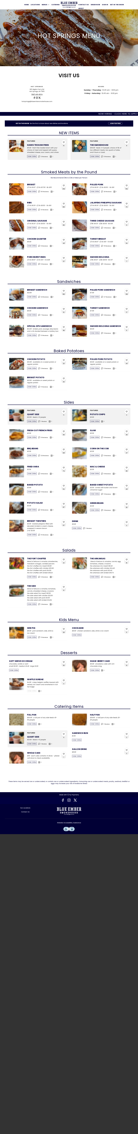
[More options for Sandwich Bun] (126, 734)
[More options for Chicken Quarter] (63, 240)
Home (26, 5)
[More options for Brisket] (63, 185)
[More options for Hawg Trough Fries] (63, 142)
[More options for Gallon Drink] (126, 750)
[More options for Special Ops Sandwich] (63, 327)
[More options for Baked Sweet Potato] (126, 485)
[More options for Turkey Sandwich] (126, 309)
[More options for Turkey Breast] (126, 240)
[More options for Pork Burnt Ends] (63, 258)
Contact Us (83, 5)
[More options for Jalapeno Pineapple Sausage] (126, 203)
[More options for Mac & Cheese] (126, 467)
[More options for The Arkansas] (126, 559)
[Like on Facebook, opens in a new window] (34, 98)
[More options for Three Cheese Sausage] (126, 221)
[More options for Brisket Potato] (63, 378)
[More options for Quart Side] (63, 411)
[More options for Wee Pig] (63, 629)
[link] (32, 156)
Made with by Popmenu (40, 794)
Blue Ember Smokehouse (69, 811)
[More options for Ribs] (63, 203)
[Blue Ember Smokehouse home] (69, 4)
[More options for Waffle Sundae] (63, 680)
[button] (46, 5)
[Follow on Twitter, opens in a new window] (39, 98)
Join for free (115, 123)
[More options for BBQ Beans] (63, 449)
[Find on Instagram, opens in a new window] (37, 98)
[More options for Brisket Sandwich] (63, 291)
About (81, 8)
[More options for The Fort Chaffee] (63, 559)
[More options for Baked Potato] (63, 485)
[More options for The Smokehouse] (126, 142)
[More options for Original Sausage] (63, 221)
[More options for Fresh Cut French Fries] (63, 431)
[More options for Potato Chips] (126, 411)
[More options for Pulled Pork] (126, 185)
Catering (55, 5)
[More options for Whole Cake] (63, 754)
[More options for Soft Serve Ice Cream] (63, 662)
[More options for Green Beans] (126, 504)
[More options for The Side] (63, 587)
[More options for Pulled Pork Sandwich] (126, 291)
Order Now (95, 5)
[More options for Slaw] (126, 431)
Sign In (105, 5)
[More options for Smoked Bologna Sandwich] (126, 327)
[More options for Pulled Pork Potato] (126, 360)
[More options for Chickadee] (126, 629)
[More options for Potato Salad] (63, 504)
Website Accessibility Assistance (69, 823)
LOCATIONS (35, 5)
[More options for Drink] (126, 522)
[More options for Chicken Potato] (63, 360)
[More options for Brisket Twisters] (63, 522)
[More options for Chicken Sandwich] (63, 309)
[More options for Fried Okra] (63, 467)
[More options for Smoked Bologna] (126, 258)
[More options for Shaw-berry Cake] (126, 662)
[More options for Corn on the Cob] (126, 449)
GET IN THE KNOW (117, 5)
